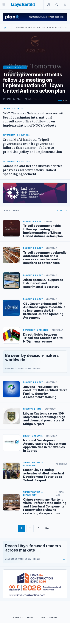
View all (62, 210)
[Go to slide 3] (66, 100)
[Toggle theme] (65, 5)
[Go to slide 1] (60, 100)
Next (48, 528)
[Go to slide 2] (63, 100)
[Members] (49, 5)
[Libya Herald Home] (23, 5)
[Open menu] (4, 5)
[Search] (57, 5)
